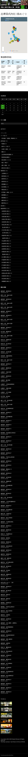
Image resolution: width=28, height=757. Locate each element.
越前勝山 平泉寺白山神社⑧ (7, 457)
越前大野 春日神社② (6, 566)
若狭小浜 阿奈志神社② (6, 651)
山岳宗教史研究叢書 (6, 154)
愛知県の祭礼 (5, 254)
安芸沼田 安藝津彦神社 (6, 356)
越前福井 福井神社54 (6, 691)
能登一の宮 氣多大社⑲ (6, 323)
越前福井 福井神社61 (6, 525)
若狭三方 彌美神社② (6, 647)
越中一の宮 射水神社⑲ (6, 400)
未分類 (2, 205)
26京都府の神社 (5, 262)
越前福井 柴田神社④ (6, 530)
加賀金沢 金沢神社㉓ (6, 477)
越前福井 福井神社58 (6, 631)
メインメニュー (26, 7)
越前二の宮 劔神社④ (6, 558)
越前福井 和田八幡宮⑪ (6, 639)
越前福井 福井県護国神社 (7, 627)
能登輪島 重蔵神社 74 (6, 469)
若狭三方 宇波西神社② (6, 534)
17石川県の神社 (5, 230)
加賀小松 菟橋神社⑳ (6, 481)
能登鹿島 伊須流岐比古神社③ (8, 432)
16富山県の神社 (5, 224)
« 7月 (2, 114)
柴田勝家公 (4, 195)
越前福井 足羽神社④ (6, 667)
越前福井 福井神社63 (6, 489)
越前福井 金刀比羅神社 (6, 663)
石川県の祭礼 (5, 232)
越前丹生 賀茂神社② (6, 554)
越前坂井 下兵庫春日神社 (7, 521)
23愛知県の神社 (5, 251)
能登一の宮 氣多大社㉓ (6, 295)
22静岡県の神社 (5, 249)
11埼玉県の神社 (5, 213)
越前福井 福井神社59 (6, 586)
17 (2, 108)
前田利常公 (4, 178)
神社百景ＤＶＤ (5, 160)
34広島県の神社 (5, 278)
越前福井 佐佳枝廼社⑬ (6, 485)
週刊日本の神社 (5, 168)
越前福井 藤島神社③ (6, 659)
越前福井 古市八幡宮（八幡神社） (9, 623)
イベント (3, 133)
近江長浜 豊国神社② (6, 331)
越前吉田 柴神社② (5, 598)
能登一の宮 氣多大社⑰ (6, 360)
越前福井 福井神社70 (6, 436)
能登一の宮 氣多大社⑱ (6, 335)
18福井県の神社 (5, 235)
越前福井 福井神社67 (6, 453)
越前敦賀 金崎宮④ (5, 643)
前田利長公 (4, 181)
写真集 (3, 143)
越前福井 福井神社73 (6, 420)
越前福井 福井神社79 (6, 311)
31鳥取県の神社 (5, 276)
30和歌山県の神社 (5, 273)
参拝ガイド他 (4, 146)
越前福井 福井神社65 (6, 465)
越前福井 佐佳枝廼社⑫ (6, 509)
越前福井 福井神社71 (6, 428)
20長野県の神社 (5, 243)
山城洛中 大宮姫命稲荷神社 (7, 384)
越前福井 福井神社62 (6, 505)
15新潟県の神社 (5, 222)
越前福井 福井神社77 (6, 327)
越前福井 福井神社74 (6, 412)
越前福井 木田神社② (6, 655)
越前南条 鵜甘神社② (6, 493)
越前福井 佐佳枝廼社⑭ (6, 416)
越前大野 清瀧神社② (6, 574)
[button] (22, 62)
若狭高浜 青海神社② (6, 542)
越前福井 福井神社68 (6, 449)
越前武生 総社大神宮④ (6, 517)
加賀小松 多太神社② (6, 343)
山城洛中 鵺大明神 (5, 380)
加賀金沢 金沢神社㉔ (6, 351)
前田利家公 (4, 176)
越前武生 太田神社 (5, 615)
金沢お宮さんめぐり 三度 (7, 582)
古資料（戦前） (5, 149)
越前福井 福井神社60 (6, 550)
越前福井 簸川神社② (6, 590)
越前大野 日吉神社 (5, 570)
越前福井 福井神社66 (6, 461)
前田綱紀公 (4, 184)
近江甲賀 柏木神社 (5, 396)
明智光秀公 (4, 189)
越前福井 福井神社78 (6, 315)
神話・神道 (4, 162)
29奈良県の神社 (5, 270)
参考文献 (3, 141)
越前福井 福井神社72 (6, 424)
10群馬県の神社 (5, 211)
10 (2, 105)
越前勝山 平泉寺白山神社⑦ (7, 606)
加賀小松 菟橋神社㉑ (6, 339)
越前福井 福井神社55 (6, 687)
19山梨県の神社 (5, 240)
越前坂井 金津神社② (6, 619)
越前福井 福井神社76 (6, 347)
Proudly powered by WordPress (7, 755)
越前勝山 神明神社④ (6, 602)
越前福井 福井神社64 (6, 473)
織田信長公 (4, 200)
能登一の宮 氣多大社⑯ (6, 404)
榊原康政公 (4, 197)
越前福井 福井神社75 (6, 364)
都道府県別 (3, 208)
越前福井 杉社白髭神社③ (7, 675)
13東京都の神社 (5, 216)
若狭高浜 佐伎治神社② (6, 546)
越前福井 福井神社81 (6, 291)
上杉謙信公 (4, 173)
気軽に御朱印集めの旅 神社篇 (10, 7)
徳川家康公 (4, 187)
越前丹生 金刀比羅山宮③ (7, 562)
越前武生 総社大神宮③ (6, 610)
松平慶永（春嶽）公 (6, 192)
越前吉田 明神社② (5, 594)
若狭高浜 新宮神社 (5, 538)
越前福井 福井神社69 (6, 440)
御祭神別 (3, 170)
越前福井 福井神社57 (6, 679)
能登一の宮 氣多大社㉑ (6, 307)
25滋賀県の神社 (5, 259)
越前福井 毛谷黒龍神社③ (7, 671)
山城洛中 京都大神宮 (6, 388)
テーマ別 (3, 135)
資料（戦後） (4, 165)
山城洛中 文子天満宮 (6, 392)
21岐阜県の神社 (5, 246)
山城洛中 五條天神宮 (6, 372)
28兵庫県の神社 (5, 267)
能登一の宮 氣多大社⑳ (6, 319)
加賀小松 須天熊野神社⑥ (7, 408)
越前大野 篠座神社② (6, 578)
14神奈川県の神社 (5, 219)
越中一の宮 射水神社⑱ (6, 445)
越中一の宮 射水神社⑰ (6, 497)
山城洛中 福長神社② (6, 376)
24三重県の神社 (5, 257)
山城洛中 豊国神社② (6, 368)
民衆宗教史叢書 (5, 157)
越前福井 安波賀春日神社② (7, 635)
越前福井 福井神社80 (6, 299)
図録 (2, 151)
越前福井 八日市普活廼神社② (8, 501)
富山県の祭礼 (5, 227)
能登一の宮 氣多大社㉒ (6, 303)
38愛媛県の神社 (5, 281)
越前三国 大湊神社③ (6, 513)
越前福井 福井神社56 (6, 683)
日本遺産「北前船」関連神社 (8, 138)
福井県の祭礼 (5, 238)
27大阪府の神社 (5, 265)
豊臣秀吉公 (4, 203)
